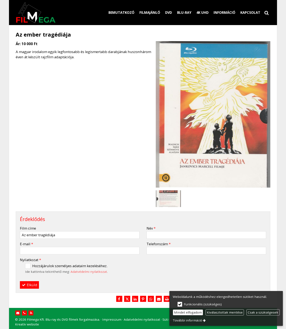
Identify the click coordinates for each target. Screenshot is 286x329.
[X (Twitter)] (127, 299)
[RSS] (31, 313)
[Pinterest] (143, 299)
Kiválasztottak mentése (225, 312)
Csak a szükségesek (263, 312)
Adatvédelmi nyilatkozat (89, 271)
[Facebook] (119, 299)
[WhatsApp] (151, 299)
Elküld (31, 284)
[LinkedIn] (135, 299)
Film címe (28, 228)
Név (151, 228)
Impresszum (111, 319)
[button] (266, 12)
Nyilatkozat (30, 259)
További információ (187, 320)
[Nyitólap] (55, 12)
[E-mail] (158, 299)
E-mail (26, 243)
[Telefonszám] (24, 313)
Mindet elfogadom (188, 312)
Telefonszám (159, 243)
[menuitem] (266, 12)
